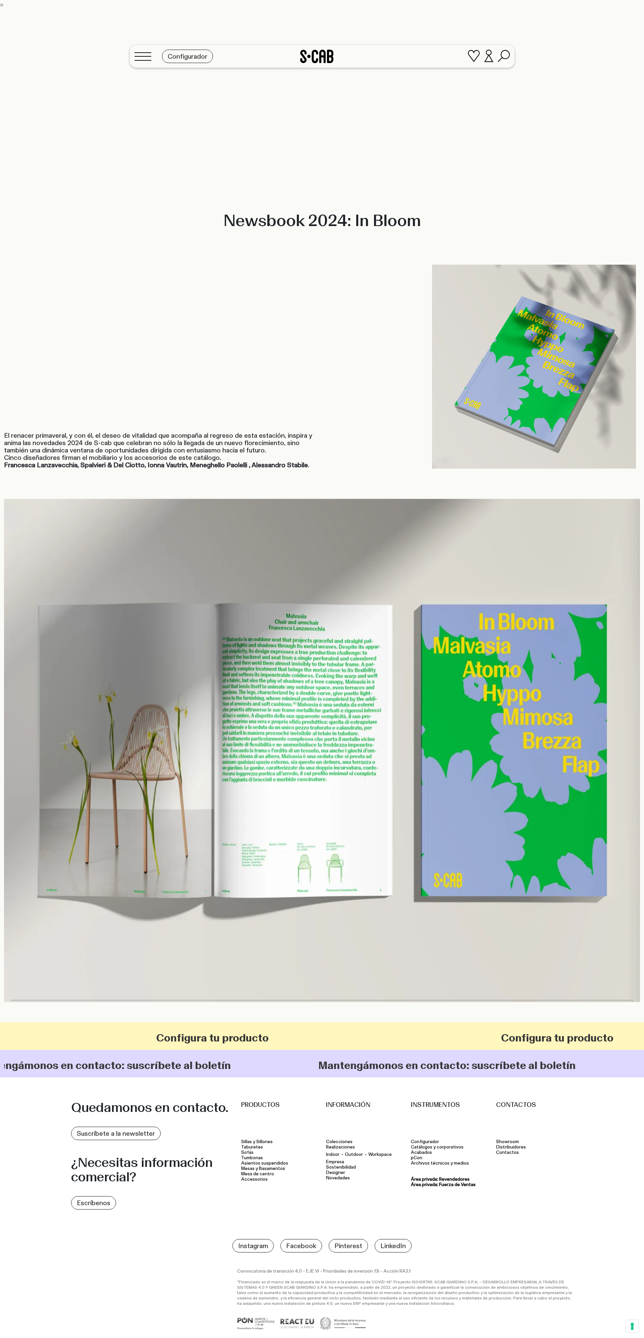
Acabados (421, 1152)
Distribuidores (511, 1147)
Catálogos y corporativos (437, 1147)
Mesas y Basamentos (264, 1168)
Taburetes (252, 1147)
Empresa (335, 1162)
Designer (335, 1172)
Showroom (507, 1141)
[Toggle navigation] (145, 57)
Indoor (332, 1154)
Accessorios (254, 1179)
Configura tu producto (73, 1037)
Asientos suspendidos (265, 1163)
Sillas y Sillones (257, 1141)
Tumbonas (252, 1158)
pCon (416, 1158)
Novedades (338, 1178)
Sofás (247, 1152)
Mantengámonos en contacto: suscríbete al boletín (271, 1065)
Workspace (380, 1154)
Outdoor (354, 1154)
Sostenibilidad (341, 1167)
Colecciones (339, 1141)
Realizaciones (340, 1147)
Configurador (425, 1141)
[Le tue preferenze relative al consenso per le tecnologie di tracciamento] (632, 1326)
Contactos (507, 1152)
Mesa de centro (258, 1174)
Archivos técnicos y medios (440, 1163)
